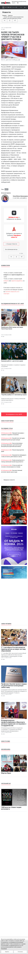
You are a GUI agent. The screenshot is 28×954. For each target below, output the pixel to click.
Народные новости (16, 236)
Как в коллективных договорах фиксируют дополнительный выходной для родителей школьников (11, 445)
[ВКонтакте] (4, 20)
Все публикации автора (11, 249)
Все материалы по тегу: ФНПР (14, 414)
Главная (4, 15)
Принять (7, 951)
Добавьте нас (13, 217)
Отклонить (20, 951)
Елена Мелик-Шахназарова (20, 196)
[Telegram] (15, 20)
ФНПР (6, 189)
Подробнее (4, 948)
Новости (10, 15)
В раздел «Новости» (12, 244)
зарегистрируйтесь (17, 274)
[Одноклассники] (9, 20)
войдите (6, 274)
